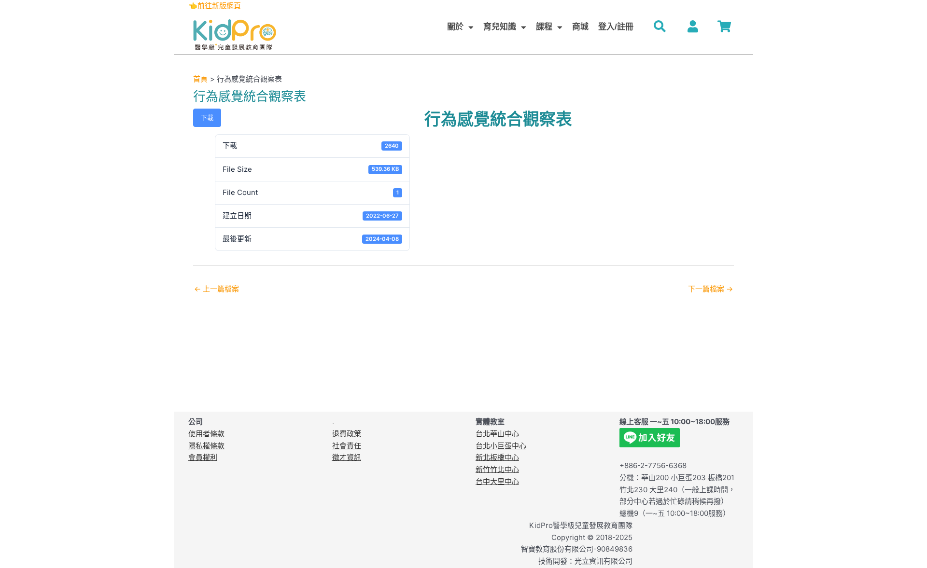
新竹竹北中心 (497, 469)
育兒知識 (499, 26)
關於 (455, 26)
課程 (544, 26)
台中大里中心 (497, 481)
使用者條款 (206, 433)
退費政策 (346, 433)
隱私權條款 (206, 445)
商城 (580, 26)
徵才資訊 (346, 457)
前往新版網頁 (219, 5)
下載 (207, 118)
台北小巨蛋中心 (501, 445)
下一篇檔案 (710, 288)
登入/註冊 (615, 26)
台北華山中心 (497, 433)
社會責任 (346, 445)
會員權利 (202, 457)
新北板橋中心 (497, 457)
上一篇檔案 (216, 288)
